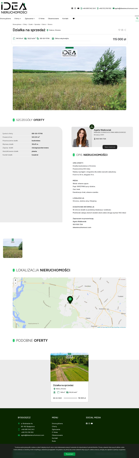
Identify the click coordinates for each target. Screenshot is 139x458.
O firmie (41, 19)
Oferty (16, 19)
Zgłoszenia (56, 429)
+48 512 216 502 (27, 432)
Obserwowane (53, 19)
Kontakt (65, 19)
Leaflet (99, 327)
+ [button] (15, 280)
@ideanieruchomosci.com (34, 435)
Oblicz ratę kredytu (62, 38)
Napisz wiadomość (110, 147)
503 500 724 (101, 139)
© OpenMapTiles (105, 327)
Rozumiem (69, 454)
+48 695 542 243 (27, 429)
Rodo (54, 441)
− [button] (15, 283)
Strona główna (5, 19)
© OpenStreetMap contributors (118, 327)
